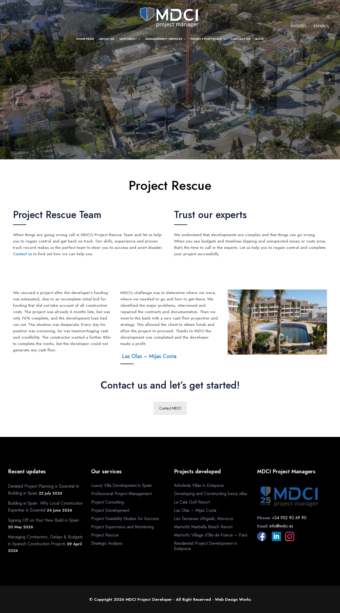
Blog (259, 39)
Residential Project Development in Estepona (205, 545)
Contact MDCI (170, 408)
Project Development (110, 510)
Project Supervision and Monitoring (122, 527)
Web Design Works (233, 599)
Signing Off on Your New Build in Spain (43, 520)
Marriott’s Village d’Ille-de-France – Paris (211, 535)
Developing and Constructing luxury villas (210, 494)
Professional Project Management (121, 494)
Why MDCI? (128, 39)
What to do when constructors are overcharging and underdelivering (170, 275)
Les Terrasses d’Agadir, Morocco (203, 519)
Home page (85, 39)
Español (321, 26)
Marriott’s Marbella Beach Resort (203, 527)
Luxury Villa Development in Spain (121, 485)
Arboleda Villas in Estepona (199, 485)
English (298, 26)
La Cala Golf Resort (192, 502)
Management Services (163, 39)
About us (106, 39)
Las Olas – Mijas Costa (149, 356)
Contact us (240, 39)
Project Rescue (105, 535)
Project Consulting (107, 502)
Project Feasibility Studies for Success (125, 519)
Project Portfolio (206, 39)
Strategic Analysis (106, 543)
